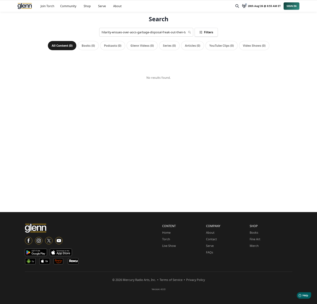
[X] (48, 240)
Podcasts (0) (112, 46)
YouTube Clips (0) (221, 46)
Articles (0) (192, 46)
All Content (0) (62, 46)
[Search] (237, 6)
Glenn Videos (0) (142, 46)
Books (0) (88, 46)
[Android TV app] (31, 262)
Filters (208, 32)
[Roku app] (74, 262)
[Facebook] (28, 240)
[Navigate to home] (25, 6)
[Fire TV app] (60, 262)
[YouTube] (59, 240)
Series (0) (169, 46)
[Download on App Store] (61, 252)
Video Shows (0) (254, 46)
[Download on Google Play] (36, 252)
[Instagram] (38, 240)
